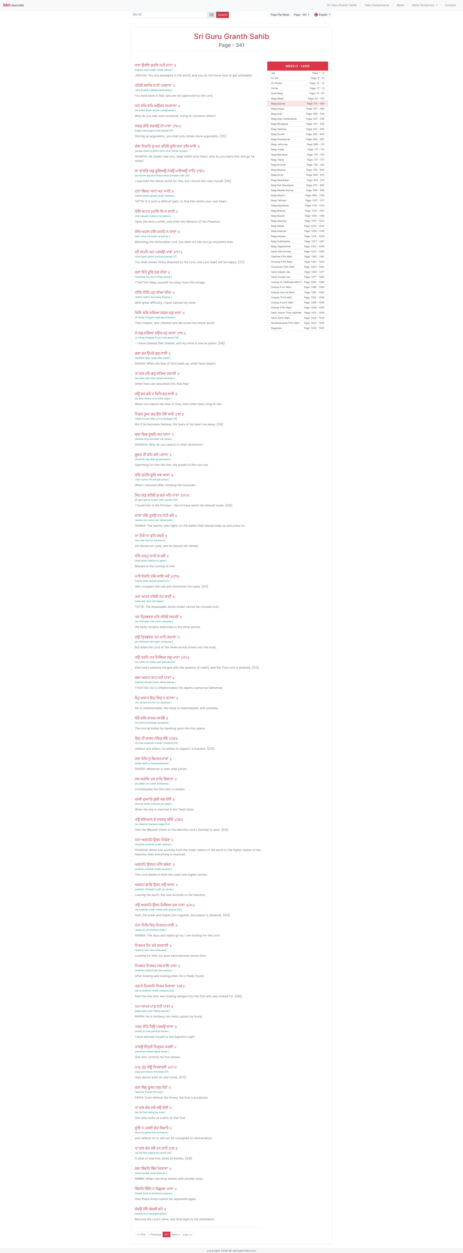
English (323, 14)
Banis (400, 5)
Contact (450, 5)
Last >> (187, 1234)
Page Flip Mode (280, 14)
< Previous (155, 1234)
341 (166, 1234)
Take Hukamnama (377, 5)
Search (222, 14)
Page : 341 (300, 14)
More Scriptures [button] (423, 5)
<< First (141, 1234)
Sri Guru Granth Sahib (342, 5)
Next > (176, 1234)
